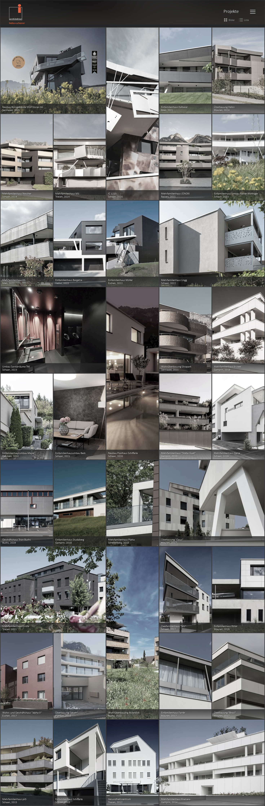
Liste (246, 19)
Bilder (232, 19)
